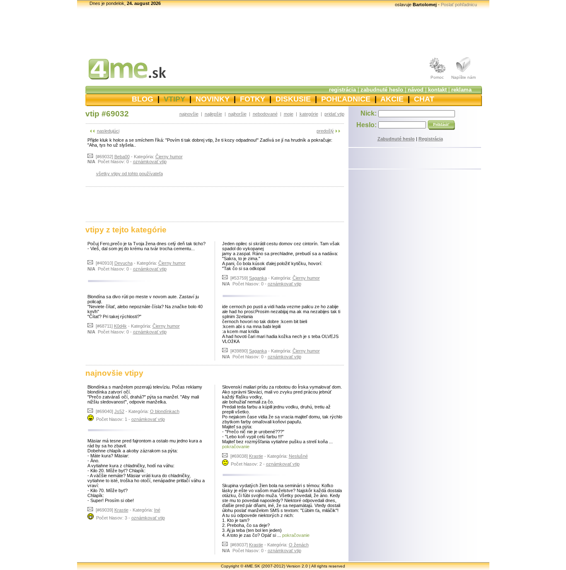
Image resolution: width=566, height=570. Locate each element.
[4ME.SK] (122, 81)
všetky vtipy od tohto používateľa (129, 173)
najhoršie (237, 113)
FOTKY (252, 99)
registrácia (342, 90)
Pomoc (437, 77)
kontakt (437, 90)
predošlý (325, 130)
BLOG (142, 99)
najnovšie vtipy (114, 373)
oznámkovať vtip (150, 161)
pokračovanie (235, 446)
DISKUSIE (293, 99)
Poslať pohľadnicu (459, 4)
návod (415, 90)
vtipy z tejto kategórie (126, 229)
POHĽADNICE (345, 99)
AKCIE (392, 99)
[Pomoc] (437, 73)
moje (288, 113)
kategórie (309, 113)
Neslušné (298, 456)
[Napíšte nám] (463, 73)
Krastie (121, 509)
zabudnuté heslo (381, 90)
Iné (157, 509)
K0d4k (120, 326)
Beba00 (122, 156)
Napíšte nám (463, 77)
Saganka (258, 277)
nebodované (265, 113)
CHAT (424, 99)
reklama (461, 90)
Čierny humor (169, 156)
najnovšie (188, 113)
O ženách (299, 544)
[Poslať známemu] (90, 156)
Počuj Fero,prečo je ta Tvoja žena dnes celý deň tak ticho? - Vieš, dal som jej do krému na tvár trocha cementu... (146, 246)
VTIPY (174, 99)
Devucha (123, 263)
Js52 (119, 411)
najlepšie (213, 113)
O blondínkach (164, 411)
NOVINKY (213, 99)
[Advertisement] (215, 203)
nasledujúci (108, 130)
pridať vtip (334, 113)
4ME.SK (252, 566)
